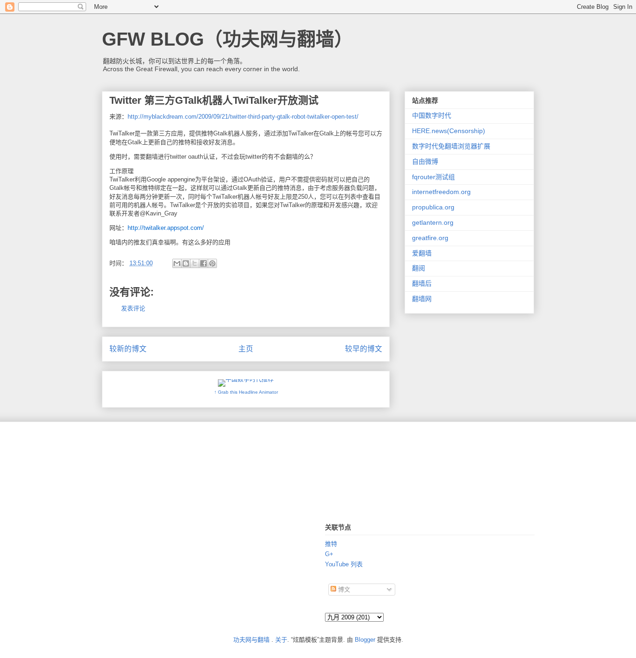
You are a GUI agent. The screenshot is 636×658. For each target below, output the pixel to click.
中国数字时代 (431, 115)
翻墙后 (422, 283)
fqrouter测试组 (433, 177)
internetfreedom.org (441, 191)
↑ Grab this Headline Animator (246, 392)
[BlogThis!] (185, 263)
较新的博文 (128, 349)
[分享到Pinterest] (212, 263)
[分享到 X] (194, 263)
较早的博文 (363, 349)
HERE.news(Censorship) (448, 130)
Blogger (365, 639)
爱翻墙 (422, 253)
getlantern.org (432, 222)
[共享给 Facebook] (203, 263)
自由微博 (425, 161)
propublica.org (433, 207)
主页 (245, 349)
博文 (343, 589)
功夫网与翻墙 (251, 639)
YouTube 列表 (344, 564)
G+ (329, 554)
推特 (331, 543)
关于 (281, 639)
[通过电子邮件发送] (177, 263)
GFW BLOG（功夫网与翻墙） (227, 39)
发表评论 (133, 308)
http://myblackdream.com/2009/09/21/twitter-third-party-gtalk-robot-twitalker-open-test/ (243, 116)
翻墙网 (422, 298)
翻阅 (418, 268)
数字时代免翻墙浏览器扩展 (451, 146)
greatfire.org (430, 238)
